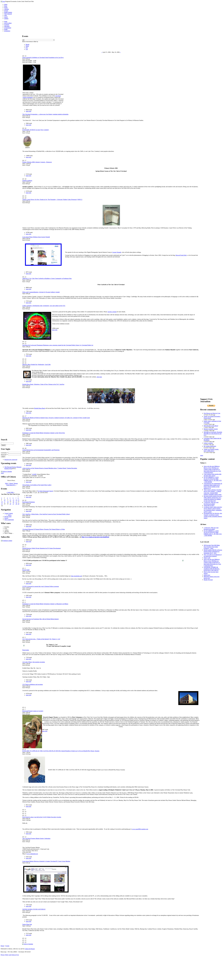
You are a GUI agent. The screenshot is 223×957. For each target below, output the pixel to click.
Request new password (10, 459)
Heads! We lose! (208, 579)
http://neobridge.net (76, 576)
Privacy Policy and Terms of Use (10, 955)
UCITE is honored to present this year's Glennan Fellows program (40, 586)
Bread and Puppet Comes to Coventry (32, 711)
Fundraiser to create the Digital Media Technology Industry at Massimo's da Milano (45, 604)
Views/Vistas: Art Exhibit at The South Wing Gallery (36, 485)
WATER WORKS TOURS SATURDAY (34, 909)
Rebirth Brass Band (39, 408)
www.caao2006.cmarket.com (140, 829)
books (5, 7)
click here (99, 377)
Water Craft (207, 558)
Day (27, 47)
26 (10, 504)
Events (7, 946)
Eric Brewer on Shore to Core (212, 413)
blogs (5, 6)
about (5, 4)
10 (4, 500)
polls (5, 15)
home (5, 21)
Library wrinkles (208, 443)
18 (7, 502)
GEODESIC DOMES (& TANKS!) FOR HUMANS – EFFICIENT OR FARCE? (212, 568)
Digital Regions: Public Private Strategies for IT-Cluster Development (41, 548)
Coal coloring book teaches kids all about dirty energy (212, 474)
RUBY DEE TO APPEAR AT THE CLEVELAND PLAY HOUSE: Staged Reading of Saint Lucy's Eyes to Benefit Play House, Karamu (60, 751)
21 (16, 502)
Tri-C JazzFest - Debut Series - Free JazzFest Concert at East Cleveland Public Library (46, 514)
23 (2, 504)
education (6, 26)
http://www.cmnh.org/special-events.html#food (95, 537)
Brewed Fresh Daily (181, 255)
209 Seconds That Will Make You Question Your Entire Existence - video (212, 546)
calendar (6, 9)
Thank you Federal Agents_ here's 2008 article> (211, 450)
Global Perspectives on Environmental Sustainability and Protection (40, 450)
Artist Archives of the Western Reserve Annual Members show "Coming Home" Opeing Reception (49, 468)
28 (16, 504)
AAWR (34, 474)
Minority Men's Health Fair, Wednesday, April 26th (36, 364)
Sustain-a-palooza (27, 180)
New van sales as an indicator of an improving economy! (213, 555)
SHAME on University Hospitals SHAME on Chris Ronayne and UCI (213, 433)
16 (2, 502)
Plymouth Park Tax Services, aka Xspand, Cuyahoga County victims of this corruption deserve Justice (213, 516)
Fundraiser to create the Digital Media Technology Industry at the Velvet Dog (43, 433)
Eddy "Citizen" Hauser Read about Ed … (11, 484)
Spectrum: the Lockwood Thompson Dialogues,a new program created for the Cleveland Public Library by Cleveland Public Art (57, 345)
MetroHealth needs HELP (211, 426)
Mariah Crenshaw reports (211, 429)
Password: (4, 454)
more (2, 473)
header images (8, 12)
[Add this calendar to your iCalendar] (6, 471)
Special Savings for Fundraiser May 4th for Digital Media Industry (40, 619)
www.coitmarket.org (32, 854)
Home (2, 946)
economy (6, 24)
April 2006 (10, 492)
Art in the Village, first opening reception (33, 662)
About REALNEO (209, 505)
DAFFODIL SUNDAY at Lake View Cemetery (35, 130)
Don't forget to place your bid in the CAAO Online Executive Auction (41, 817)
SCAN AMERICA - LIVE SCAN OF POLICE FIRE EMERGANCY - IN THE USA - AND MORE (213, 479)
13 (13, 500)
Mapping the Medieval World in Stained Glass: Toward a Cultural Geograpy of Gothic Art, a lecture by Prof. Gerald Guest (56, 417)
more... (10, 515)
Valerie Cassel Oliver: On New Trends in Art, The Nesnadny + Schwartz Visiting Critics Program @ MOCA (52, 199)
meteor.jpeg (207, 575)
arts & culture (8, 23)
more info (28, 111)
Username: (4, 453)
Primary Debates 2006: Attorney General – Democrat (37, 162)
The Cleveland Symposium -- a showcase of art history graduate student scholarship (45, 114)
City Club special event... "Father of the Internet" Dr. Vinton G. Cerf (41, 639)
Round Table (26, 570)
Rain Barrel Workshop (28, 502)
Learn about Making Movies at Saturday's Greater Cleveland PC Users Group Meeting (46, 861)
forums (6, 10)
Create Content (8, 513)
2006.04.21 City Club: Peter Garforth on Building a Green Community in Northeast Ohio (47, 278)
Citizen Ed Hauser (30, 949)
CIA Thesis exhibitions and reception (32, 684)
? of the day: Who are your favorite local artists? (211, 503)
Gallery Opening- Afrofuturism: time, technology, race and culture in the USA (43, 305)
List (27, 49)
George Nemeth (116, 252)
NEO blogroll (8, 14)
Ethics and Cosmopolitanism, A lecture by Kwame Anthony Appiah (41, 292)
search (6, 17)
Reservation (25, 650)
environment (7, 27)
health (5, 29)
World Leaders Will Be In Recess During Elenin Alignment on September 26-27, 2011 (213, 551)
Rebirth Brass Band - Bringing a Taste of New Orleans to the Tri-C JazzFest (43, 384)
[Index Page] (3, 1)
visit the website (112, 311)
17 (4, 502)
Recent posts (7, 516)
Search (6, 518)
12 (10, 500)
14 (16, 500)
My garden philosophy (210, 446)
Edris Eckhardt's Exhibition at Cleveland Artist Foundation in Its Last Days (43, 57)
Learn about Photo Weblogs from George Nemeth (36, 237)
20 (13, 502)
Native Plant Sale (27, 924)
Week (27, 46)
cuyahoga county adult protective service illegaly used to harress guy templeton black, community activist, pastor (213, 509)
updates (6, 18)
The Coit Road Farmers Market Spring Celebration (36, 838)
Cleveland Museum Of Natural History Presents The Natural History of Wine (43, 529)
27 (13, 504)
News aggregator (9, 519)
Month (27, 44)
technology (7, 31)
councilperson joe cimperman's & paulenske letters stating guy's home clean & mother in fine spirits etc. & (213, 486)
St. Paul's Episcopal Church (45, 491)
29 (18, 504)
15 (18, 500)
